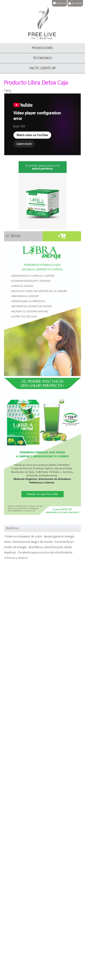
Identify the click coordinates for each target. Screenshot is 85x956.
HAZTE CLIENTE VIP (42, 68)
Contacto (61, 3)
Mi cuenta (76, 3)
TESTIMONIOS (42, 58)
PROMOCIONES (42, 48)
